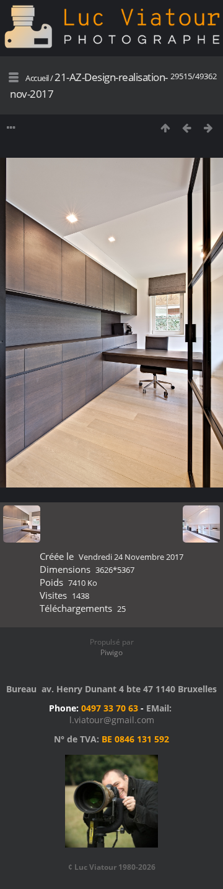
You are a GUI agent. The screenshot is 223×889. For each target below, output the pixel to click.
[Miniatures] (165, 128)
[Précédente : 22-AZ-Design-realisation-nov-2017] (187, 128)
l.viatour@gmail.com (111, 720)
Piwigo (111, 652)
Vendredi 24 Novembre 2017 (131, 556)
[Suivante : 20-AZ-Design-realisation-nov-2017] (208, 128)
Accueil (37, 78)
